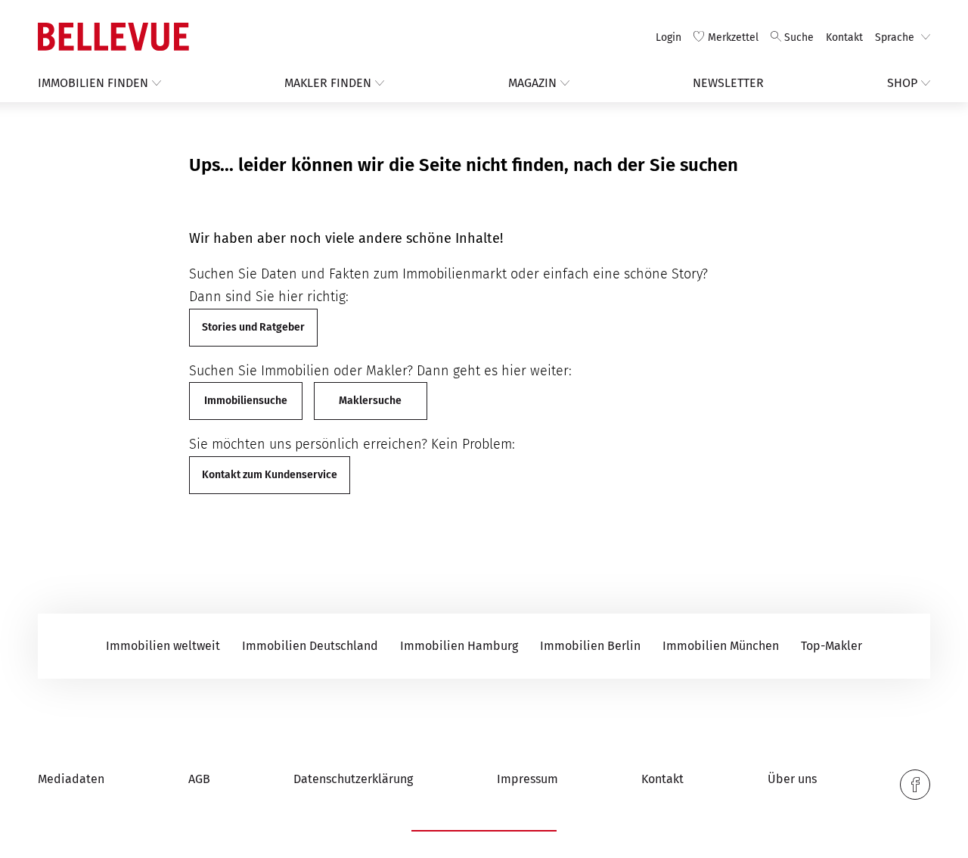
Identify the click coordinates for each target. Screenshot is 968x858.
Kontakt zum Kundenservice (269, 474)
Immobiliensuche (245, 400)
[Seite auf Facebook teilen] (915, 784)
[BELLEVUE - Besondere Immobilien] (113, 37)
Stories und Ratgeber (253, 327)
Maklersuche (370, 400)
